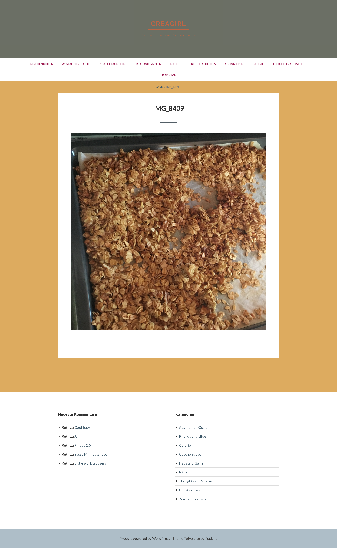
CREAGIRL (168, 24)
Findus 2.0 (82, 445)
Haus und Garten (147, 63)
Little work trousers (90, 463)
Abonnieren (234, 63)
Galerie (258, 63)
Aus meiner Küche (76, 63)
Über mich (168, 75)
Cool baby (82, 427)
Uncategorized (191, 490)
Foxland (211, 538)
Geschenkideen (41, 63)
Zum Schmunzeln (111, 63)
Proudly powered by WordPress (145, 538)
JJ (76, 436)
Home (159, 87)
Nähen (175, 63)
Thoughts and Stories (290, 63)
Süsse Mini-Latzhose (90, 454)
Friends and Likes (203, 63)
